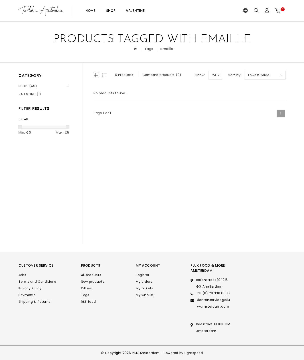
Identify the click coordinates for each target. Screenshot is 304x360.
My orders (144, 281)
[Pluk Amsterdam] (40, 11)
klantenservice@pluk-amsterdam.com (213, 303)
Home (90, 10)
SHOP (111, 10)
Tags (148, 48)
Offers (86, 288)
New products (92, 281)
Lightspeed (193, 353)
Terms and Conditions (37, 281)
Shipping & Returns (34, 301)
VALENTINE (135, 10)
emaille (166, 48)
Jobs (22, 275)
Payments (27, 295)
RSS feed (88, 301)
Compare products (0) (161, 75)
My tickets (144, 288)
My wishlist (145, 295)
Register (143, 275)
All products (91, 275)
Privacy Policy (30, 288)
